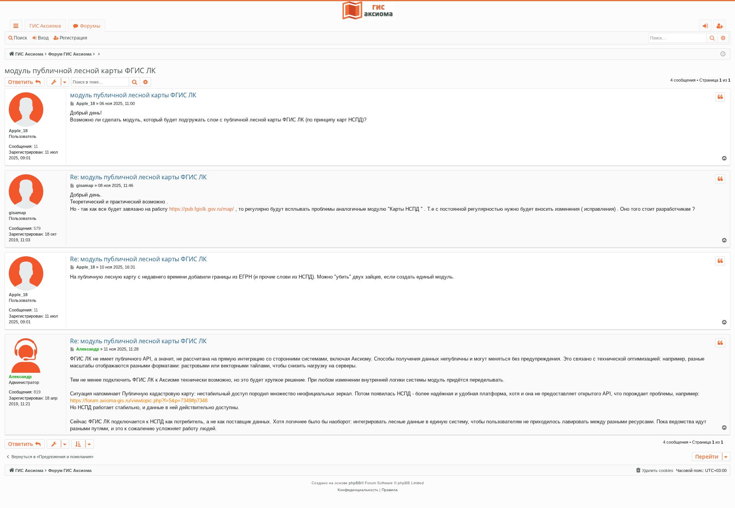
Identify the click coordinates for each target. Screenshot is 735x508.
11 (36, 146)
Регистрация (73, 38)
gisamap (17, 212)
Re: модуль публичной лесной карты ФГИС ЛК (138, 177)
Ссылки (17, 27)
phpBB (355, 483)
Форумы (90, 25)
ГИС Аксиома (45, 25)
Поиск (20, 38)
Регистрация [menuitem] (721, 27)
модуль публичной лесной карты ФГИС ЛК (80, 70)
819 (37, 392)
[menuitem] (654, 470)
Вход (43, 38)
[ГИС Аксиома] (367, 10)
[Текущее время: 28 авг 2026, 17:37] (722, 54)
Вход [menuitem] (706, 27)
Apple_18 (18, 130)
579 (37, 228)
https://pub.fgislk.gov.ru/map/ (201, 209)
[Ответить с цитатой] (720, 97)
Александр (20, 376)
